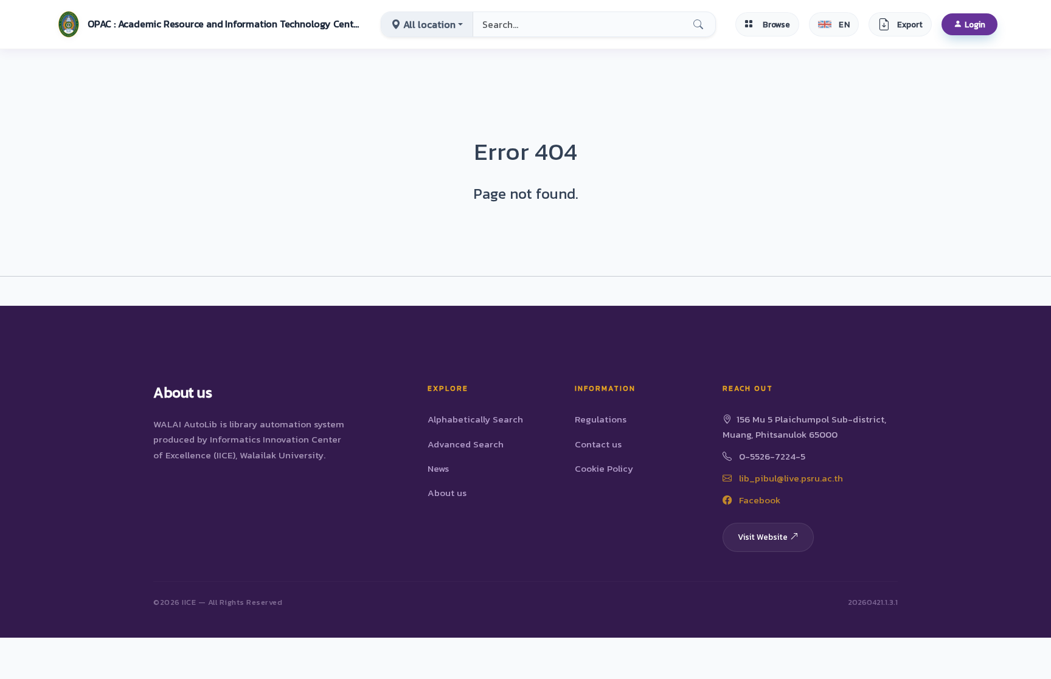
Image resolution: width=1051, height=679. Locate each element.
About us (447, 493)
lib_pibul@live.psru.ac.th (790, 478)
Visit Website (763, 537)
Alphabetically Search (475, 419)
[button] (207, 24)
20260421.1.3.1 (873, 602)
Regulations (600, 419)
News (438, 468)
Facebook (758, 500)
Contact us (598, 444)
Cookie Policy (604, 468)
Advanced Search (466, 444)
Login (975, 24)
